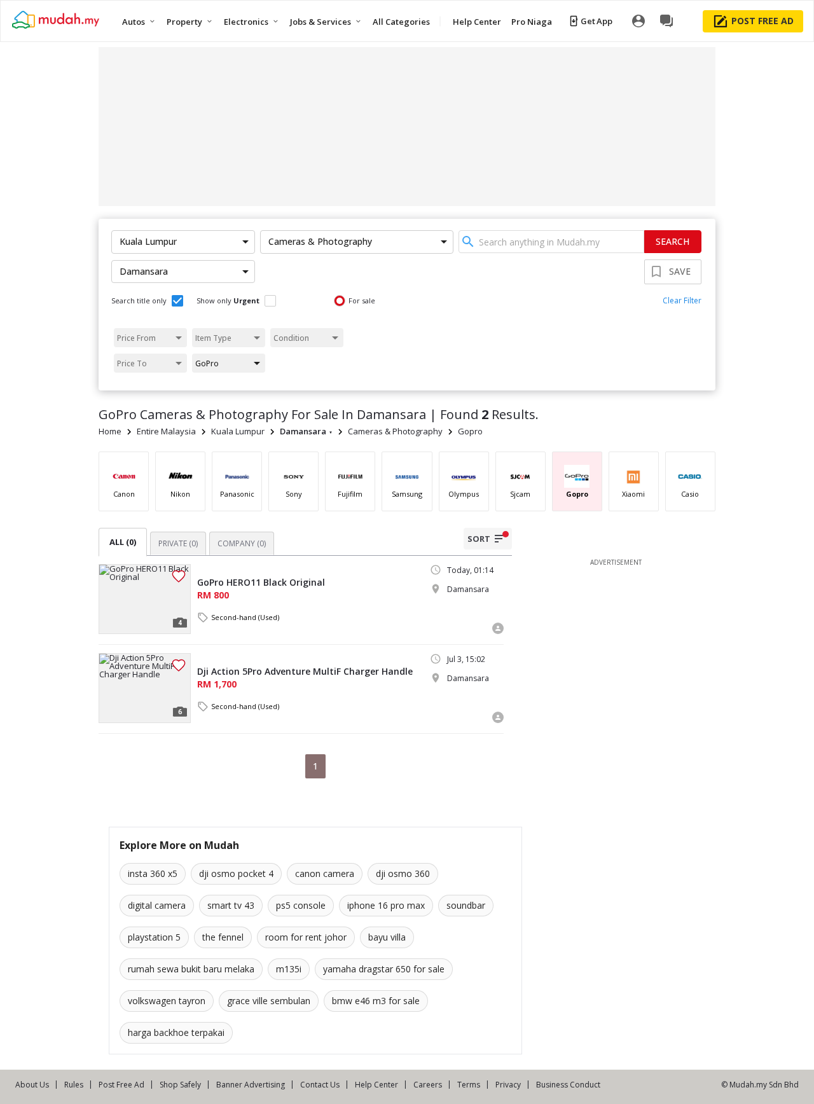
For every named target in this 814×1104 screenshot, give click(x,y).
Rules (73, 1084)
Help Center (376, 1084)
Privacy (508, 1084)
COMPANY (241, 543)
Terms (468, 1084)
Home (110, 431)
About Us (32, 1084)
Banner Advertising (250, 1084)
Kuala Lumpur (238, 431)
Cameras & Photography (395, 431)
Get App (596, 21)
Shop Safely (180, 1084)
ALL (122, 542)
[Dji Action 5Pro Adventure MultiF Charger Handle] (144, 688)
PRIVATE (178, 543)
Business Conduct (568, 1084)
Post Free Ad (121, 1084)
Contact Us (320, 1084)
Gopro (470, 431)
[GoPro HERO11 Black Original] (144, 599)
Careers (427, 1084)
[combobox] (551, 241)
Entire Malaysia (166, 431)
